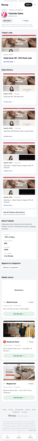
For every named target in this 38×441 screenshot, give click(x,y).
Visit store (7, 20)
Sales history (7, 70)
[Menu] (35, 4)
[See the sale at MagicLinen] (19, 381)
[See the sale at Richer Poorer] (19, 299)
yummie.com (12, 16)
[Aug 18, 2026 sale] (19, 192)
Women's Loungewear (16, 10)
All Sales (4, 10)
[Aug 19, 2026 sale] (19, 157)
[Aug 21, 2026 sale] (19, 88)
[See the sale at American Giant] (19, 339)
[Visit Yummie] (4, 14)
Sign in (28, 4)
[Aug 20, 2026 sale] (19, 123)
